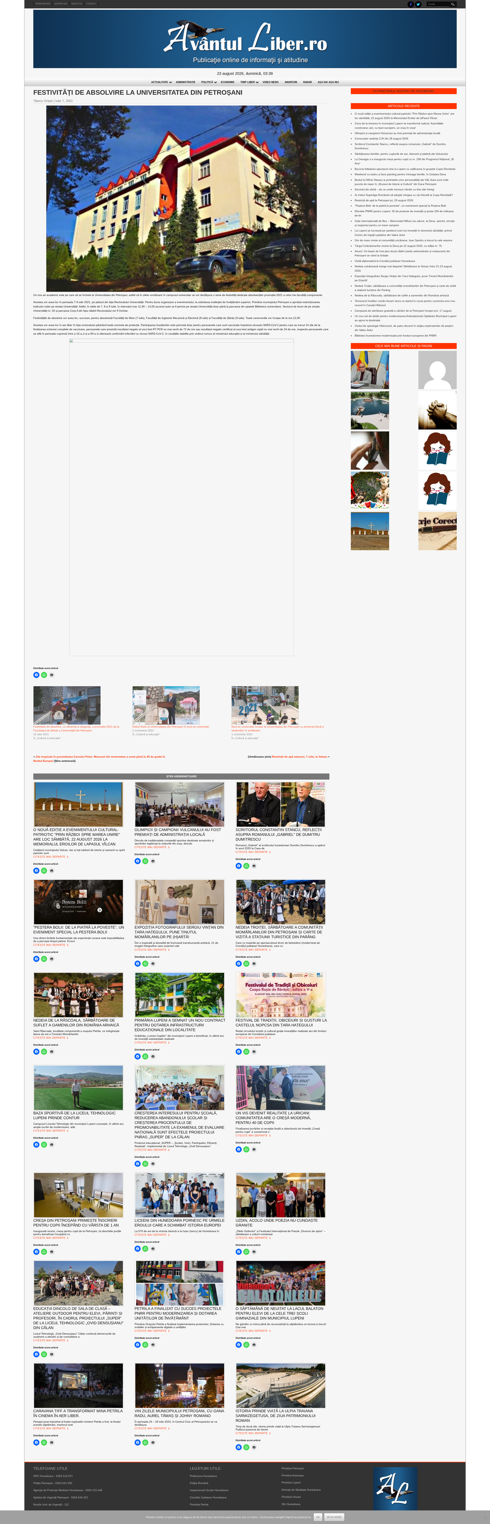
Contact (91, 3)
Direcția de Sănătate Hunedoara (301, 1489)
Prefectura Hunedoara (203, 1476)
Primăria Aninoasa (293, 1475)
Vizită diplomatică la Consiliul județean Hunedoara (385, 260)
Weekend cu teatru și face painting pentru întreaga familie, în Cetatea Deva (400, 174)
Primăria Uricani (291, 1496)
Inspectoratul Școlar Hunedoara (209, 1490)
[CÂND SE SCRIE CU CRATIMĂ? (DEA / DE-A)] (437, 451)
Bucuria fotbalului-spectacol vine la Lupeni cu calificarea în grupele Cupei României (405, 168)
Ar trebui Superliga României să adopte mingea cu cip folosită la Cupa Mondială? (404, 194)
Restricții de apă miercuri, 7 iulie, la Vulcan (299, 756)
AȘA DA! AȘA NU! (328, 82)
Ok (318, 1517)
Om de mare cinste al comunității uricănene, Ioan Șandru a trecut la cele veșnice (403, 240)
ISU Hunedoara (291, 1504)
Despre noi (60, 3)
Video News (271, 82)
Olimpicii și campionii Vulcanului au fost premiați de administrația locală (397, 133)
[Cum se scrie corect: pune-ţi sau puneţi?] (437, 491)
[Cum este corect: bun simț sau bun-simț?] (437, 531)
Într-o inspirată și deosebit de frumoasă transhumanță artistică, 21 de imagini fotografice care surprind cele (176, 944)
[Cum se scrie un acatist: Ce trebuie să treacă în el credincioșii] (437, 411)
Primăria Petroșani (293, 1468)
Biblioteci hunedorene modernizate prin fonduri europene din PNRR (395, 335)
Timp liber (247, 82)
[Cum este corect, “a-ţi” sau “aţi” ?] (437, 370)
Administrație (185, 82)
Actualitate (159, 82)
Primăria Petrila (199, 1504)
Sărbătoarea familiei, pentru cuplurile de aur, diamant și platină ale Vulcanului (401, 153)
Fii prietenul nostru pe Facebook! (403, 91)
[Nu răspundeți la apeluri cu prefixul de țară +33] (370, 451)
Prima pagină (43, 3)
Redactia (76, 3)
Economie (227, 82)
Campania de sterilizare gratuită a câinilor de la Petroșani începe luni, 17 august (403, 310)
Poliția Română (199, 1483)
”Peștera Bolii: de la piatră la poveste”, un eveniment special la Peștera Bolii (400, 205)
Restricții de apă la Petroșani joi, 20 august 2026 (384, 200)
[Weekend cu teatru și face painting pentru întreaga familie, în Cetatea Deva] (370, 491)
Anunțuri (291, 82)
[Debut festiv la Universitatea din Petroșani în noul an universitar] (180, 705)
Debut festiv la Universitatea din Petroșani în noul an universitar (170, 726)
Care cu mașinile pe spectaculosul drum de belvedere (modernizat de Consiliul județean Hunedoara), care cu (278, 944)
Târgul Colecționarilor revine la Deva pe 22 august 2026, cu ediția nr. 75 (398, 245)
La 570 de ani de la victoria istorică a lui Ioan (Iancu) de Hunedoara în (177, 1231)
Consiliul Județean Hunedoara (208, 1497)
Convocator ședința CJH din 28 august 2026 (381, 138)
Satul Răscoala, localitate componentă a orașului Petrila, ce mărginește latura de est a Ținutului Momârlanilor (76, 1032)
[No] (485, 1517)
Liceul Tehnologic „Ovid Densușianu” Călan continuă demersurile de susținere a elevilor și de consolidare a (74, 1335)
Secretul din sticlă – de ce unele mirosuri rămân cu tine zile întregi (394, 189)
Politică (207, 82)
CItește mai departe (49, 856)
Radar (307, 82)
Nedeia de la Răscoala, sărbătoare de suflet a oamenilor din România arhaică (402, 295)
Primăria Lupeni (291, 1482)
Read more (334, 1517)
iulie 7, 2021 (64, 101)
